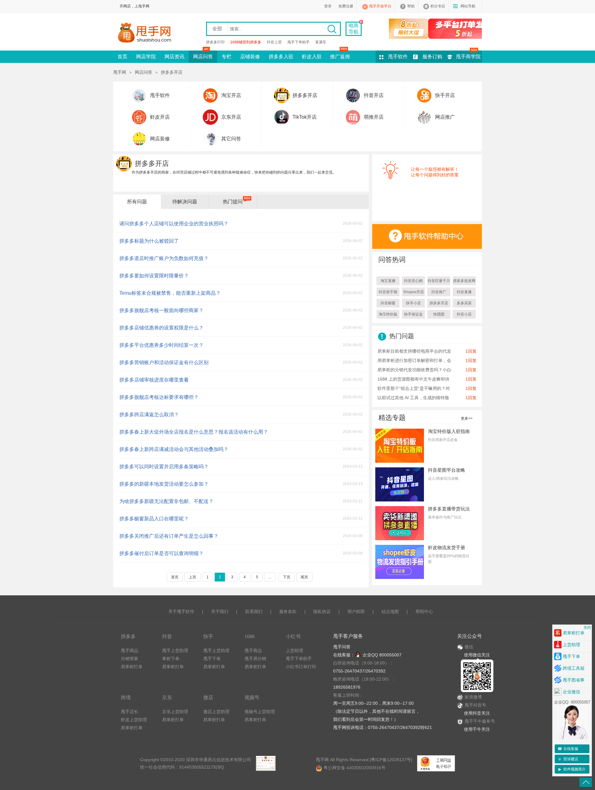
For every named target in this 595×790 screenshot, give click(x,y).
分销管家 (129, 658)
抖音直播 (464, 292)
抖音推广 (438, 292)
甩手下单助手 (298, 42)
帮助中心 (424, 611)
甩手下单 (212, 658)
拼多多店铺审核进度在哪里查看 (154, 379)
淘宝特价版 (388, 314)
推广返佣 (340, 56)
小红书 (293, 636)
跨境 (126, 697)
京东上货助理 (175, 711)
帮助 (411, 6)
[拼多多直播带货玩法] (399, 523)
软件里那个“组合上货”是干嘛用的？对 (413, 388)
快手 (208, 636)
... (269, 577)
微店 (208, 697)
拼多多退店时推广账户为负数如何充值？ (164, 258)
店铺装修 (250, 56)
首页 (122, 56)
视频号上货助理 (260, 711)
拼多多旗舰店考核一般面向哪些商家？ (161, 310)
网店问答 (203, 56)
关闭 (587, 627)
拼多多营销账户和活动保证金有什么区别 (164, 362)
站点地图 (390, 611)
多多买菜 (464, 303)
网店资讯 (174, 56)
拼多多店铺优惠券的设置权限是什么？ (161, 327)
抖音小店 (464, 314)
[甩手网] (146, 33)
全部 (217, 28)
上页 (192, 577)
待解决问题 (184, 201)
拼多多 (128, 636)
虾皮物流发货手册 (446, 547)
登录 (328, 6)
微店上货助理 (216, 711)
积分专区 (437, 6)
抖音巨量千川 (439, 281)
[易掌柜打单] (435, 28)
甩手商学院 (468, 56)
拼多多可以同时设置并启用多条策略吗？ (164, 466)
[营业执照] (265, 763)
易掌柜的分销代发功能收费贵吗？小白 (414, 369)
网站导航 (468, 6)
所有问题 (137, 201)
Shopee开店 (413, 292)
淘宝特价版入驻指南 (449, 431)
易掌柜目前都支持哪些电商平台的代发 (414, 351)
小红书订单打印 (301, 666)
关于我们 (219, 611)
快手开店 (445, 95)
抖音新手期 (388, 292)
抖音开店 (374, 95)
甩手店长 (129, 711)
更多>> (467, 418)
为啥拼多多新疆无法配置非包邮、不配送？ (166, 501)
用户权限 (356, 611)
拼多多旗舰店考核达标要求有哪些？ (159, 397)
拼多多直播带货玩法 (449, 508)
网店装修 (160, 138)
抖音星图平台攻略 (446, 470)
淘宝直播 (388, 281)
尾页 (304, 577)
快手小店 (413, 303)
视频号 (252, 697)
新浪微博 (473, 697)
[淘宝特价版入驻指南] (399, 445)
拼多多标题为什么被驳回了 (149, 241)
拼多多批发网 (464, 281)
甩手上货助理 (175, 650)
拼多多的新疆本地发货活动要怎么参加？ (164, 484)
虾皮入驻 (312, 56)
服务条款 (288, 611)
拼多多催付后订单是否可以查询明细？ (161, 553)
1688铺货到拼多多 (245, 42)
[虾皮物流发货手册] (399, 561)
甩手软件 (398, 56)
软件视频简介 (572, 769)
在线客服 (568, 749)
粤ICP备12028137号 (391, 759)
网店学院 (146, 56)
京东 (167, 697)
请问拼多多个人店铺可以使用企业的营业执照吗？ (173, 223)
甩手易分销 (255, 658)
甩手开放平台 (380, 6)
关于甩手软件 (181, 611)
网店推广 (445, 117)
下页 (286, 577)
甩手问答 (341, 646)
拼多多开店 (305, 95)
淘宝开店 (231, 95)
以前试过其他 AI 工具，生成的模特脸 (413, 397)
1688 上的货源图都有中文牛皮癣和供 (413, 379)
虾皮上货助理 (134, 719)
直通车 (320, 42)
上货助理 (294, 650)
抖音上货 (274, 42)
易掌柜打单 (132, 666)
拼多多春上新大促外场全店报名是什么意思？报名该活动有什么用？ (193, 432)
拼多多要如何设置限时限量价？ (154, 275)
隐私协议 (322, 611)
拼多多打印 (215, 42)
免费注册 (345, 6)
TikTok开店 (305, 117)
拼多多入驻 (281, 56)
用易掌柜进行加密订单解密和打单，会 (414, 360)
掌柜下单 (170, 658)
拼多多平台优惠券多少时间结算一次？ (161, 345)
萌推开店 (374, 117)
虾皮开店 (160, 117)
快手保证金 (413, 314)
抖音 (167, 636)
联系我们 (253, 611)
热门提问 (233, 201)
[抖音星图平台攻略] (399, 484)
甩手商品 (129, 650)
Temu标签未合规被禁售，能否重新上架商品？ (170, 293)
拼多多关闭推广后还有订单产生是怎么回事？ (168, 536)
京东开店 (231, 117)
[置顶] (586, 782)
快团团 (438, 314)
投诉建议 (568, 759)
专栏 (226, 56)
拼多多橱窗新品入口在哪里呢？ (154, 518)
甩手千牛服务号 (480, 721)
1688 (249, 636)
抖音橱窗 (388, 303)
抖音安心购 (413, 281)
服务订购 (432, 56)
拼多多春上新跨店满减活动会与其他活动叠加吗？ (173, 449)
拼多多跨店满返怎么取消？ (149, 414)
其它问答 (231, 138)
